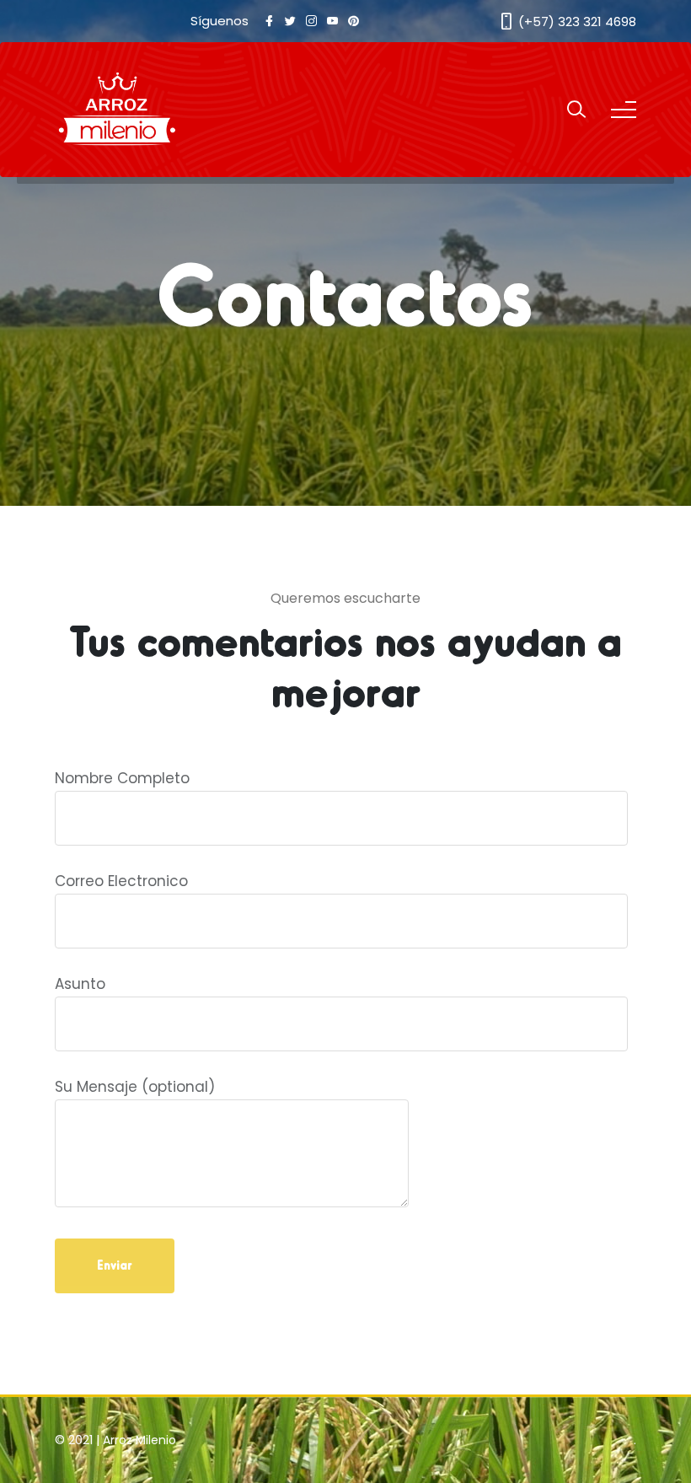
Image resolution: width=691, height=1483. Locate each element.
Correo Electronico (121, 881)
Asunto (80, 984)
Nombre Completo (122, 778)
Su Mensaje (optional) (135, 1087)
